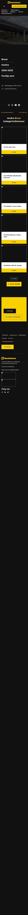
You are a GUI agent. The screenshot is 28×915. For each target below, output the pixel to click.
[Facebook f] (2, 392)
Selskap (4, 338)
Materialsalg (13, 335)
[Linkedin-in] (5, 392)
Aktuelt (10, 338)
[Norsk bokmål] (4, 6)
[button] (9, 105)
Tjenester (5, 335)
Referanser (22, 335)
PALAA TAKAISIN (15, 284)
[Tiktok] (8, 392)
